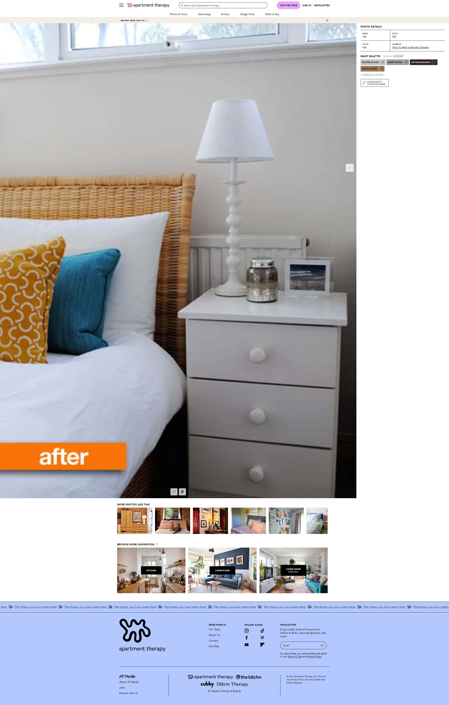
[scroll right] (325, 520)
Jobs (122, 687)
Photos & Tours (178, 14)
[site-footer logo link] (127, 677)
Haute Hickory (370, 69)
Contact (213, 640)
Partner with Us (128, 693)
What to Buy (272, 14)
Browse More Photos (133, 20)
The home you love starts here (50, 607)
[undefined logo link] (148, 5)
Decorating (204, 14)
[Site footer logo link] (162, 633)
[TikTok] (262, 631)
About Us (214, 635)
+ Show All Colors (372, 75)
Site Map (214, 646)
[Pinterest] (262, 638)
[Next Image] (350, 168)
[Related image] (134, 521)
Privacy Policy (314, 656)
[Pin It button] (182, 491)
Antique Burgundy (421, 62)
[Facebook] (246, 638)
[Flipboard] (262, 645)
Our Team (214, 629)
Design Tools (247, 14)
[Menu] (121, 5)
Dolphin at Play (370, 62)
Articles (225, 14)
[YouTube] (246, 645)
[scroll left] (120, 520)
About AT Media (129, 682)
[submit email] (322, 645)
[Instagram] (246, 631)
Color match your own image (376, 83)
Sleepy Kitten (395, 62)
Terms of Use (294, 656)
